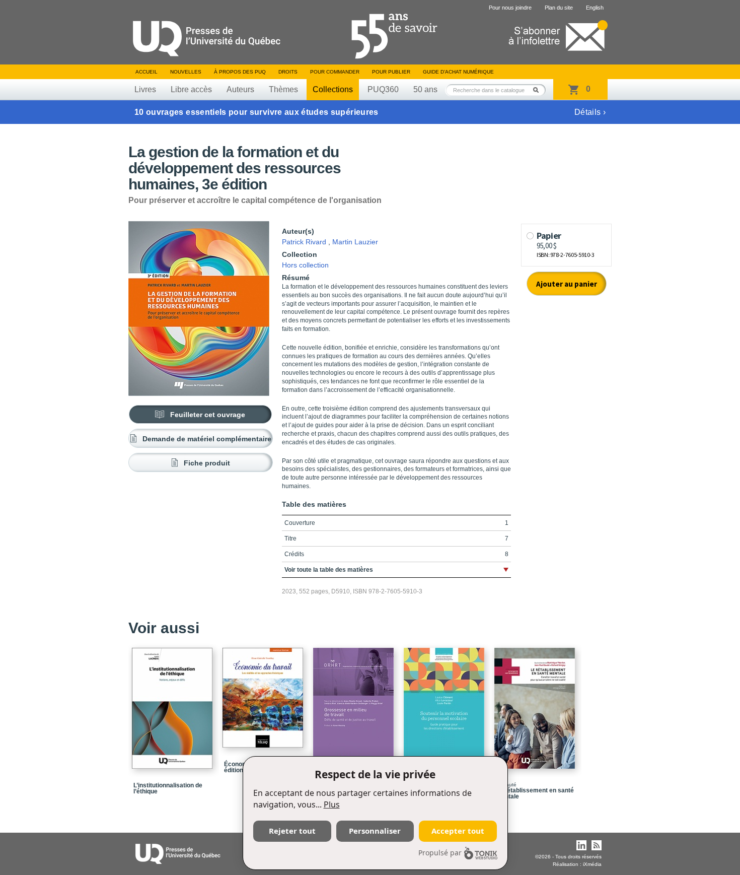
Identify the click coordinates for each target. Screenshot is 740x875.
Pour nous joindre (510, 8)
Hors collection (305, 265)
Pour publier (391, 72)
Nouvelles (185, 72)
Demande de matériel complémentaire (206, 439)
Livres (145, 89)
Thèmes (283, 89)
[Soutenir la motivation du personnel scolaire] (445, 703)
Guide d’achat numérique (458, 72)
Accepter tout (457, 831)
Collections (333, 89)
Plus (332, 804)
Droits (288, 72)
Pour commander (334, 72)
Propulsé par (440, 852)
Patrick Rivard (304, 242)
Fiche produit (207, 463)
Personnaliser (375, 831)
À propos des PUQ (240, 72)
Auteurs (240, 89)
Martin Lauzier (355, 242)
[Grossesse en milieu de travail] (355, 703)
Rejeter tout (292, 831)
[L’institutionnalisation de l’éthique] (173, 703)
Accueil (146, 72)
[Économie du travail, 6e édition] (264, 693)
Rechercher (538, 90)
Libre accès (191, 89)
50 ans (425, 89)
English (595, 8)
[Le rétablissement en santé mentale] (536, 703)
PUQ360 (383, 89)
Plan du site (559, 8)
